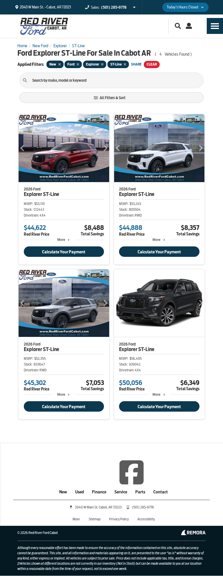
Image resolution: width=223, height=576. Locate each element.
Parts (140, 492)
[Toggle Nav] (215, 26)
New (63, 492)
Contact (160, 492)
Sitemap (94, 519)
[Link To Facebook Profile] (131, 472)
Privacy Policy (119, 519)
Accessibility (146, 519)
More (61, 239)
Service (120, 492)
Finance (99, 492)
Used (79, 492)
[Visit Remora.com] (193, 533)
